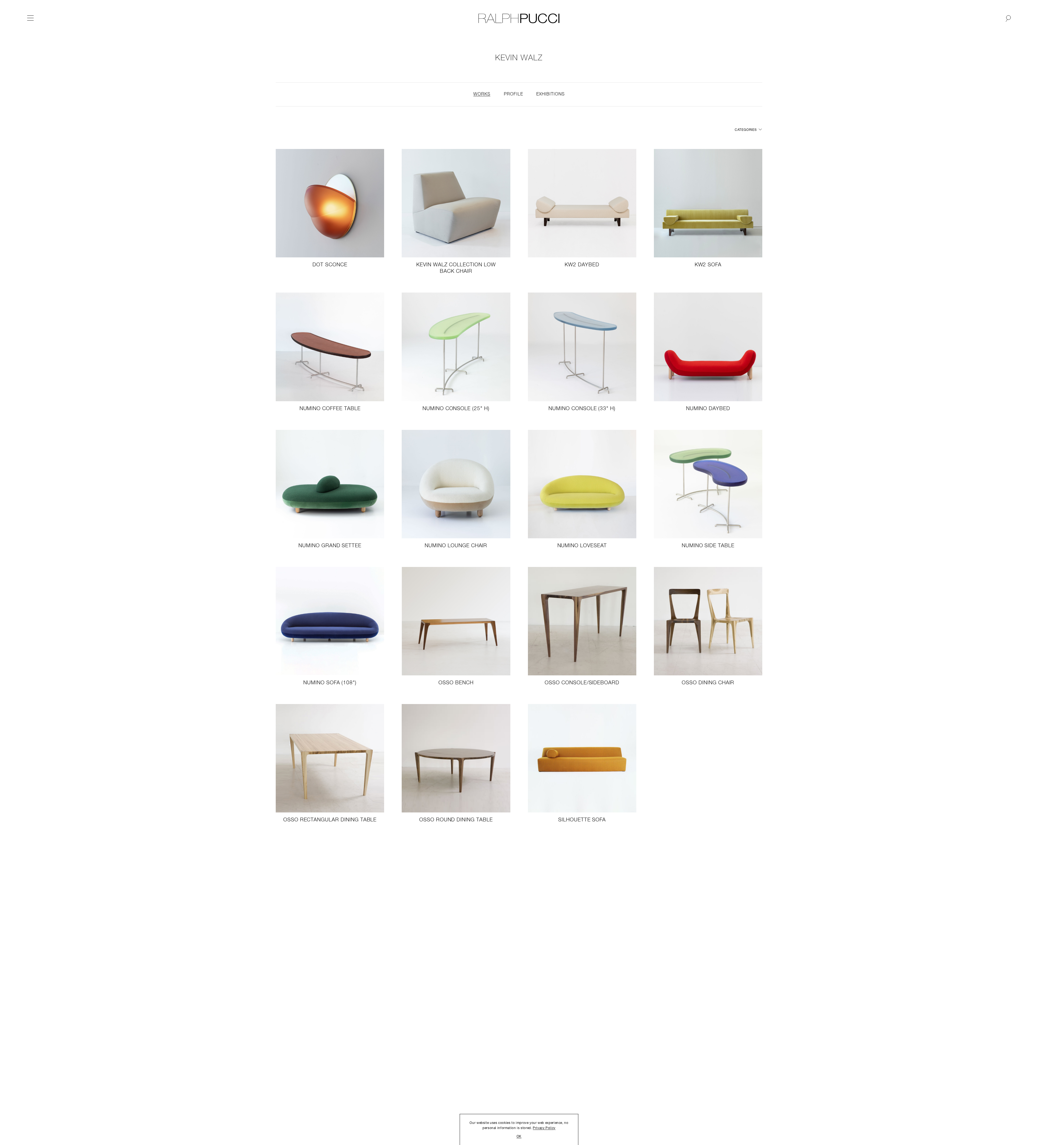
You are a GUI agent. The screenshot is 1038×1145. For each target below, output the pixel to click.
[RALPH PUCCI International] (519, 18)
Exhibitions (550, 94)
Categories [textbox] (746, 130)
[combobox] (747, 130)
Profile (513, 94)
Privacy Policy (544, 1128)
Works (481, 94)
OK (519, 1136)
